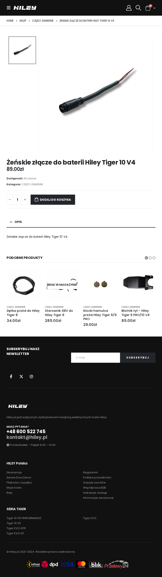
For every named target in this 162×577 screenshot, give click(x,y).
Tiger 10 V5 (14, 523)
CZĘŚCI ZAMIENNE (32, 184)
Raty (9, 493)
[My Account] (129, 8)
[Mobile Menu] (10, 7)
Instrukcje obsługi (95, 493)
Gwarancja (14, 472)
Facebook (11, 376)
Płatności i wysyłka (19, 483)
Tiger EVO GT (15, 533)
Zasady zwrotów (94, 483)
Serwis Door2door (19, 477)
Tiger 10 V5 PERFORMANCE (24, 518)
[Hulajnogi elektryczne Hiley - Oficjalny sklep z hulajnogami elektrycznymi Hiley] (25, 7)
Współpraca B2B (94, 488)
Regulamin (90, 472)
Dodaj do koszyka (55, 200)
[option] (22, 50)
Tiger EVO (89, 518)
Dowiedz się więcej (72, 274)
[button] (146, 257)
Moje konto (14, 488)
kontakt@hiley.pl (27, 437)
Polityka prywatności (97, 477)
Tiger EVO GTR (16, 528)
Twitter (21, 376)
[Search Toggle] (138, 8)
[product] (24, 285)
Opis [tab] (18, 222)
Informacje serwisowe (98, 498)
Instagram (31, 376)
